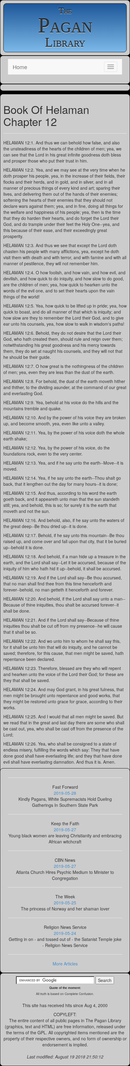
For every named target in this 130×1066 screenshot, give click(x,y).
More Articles (65, 964)
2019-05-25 (65, 903)
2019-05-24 (65, 933)
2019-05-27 (65, 829)
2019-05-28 (65, 793)
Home (20, 67)
